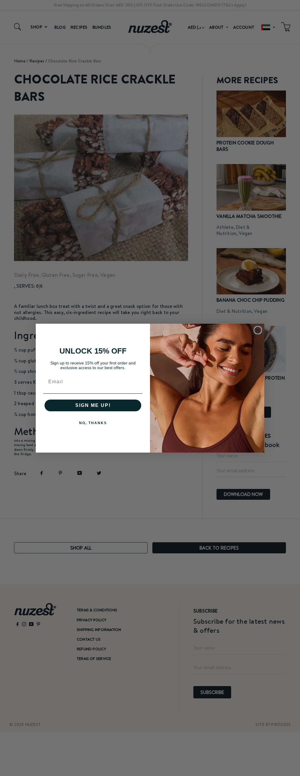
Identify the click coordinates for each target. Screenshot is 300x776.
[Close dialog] (257, 330)
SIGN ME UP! (93, 405)
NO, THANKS (93, 423)
